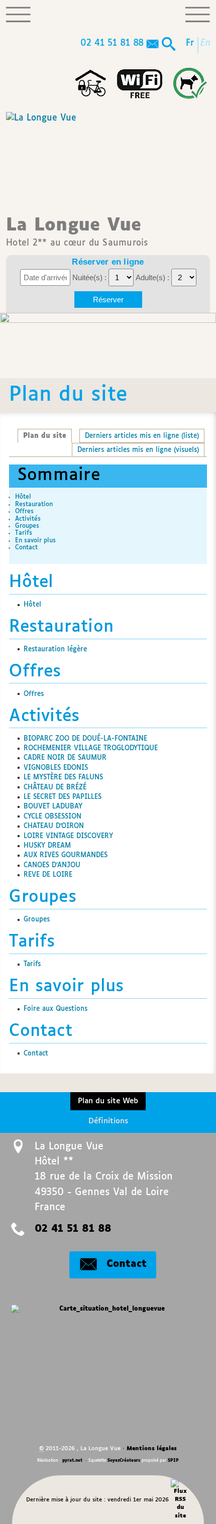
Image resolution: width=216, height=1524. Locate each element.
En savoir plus (35, 540)
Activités (28, 519)
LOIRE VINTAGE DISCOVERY (68, 836)
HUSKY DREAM (47, 845)
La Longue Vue (77, 232)
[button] (169, 44)
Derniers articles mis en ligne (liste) (142, 435)
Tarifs (23, 533)
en (205, 43)
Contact (26, 547)
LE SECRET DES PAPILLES (62, 796)
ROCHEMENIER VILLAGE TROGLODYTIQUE (91, 748)
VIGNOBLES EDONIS (56, 767)
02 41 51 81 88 (112, 43)
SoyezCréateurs (123, 1461)
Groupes (27, 526)
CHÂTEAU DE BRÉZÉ (55, 787)
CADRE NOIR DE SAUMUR (65, 757)
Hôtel (23, 497)
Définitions (108, 1121)
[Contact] (153, 44)
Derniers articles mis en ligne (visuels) (138, 449)
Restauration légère (55, 649)
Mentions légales (152, 1448)
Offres (24, 511)
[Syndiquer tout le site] (180, 1499)
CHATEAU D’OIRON (54, 826)
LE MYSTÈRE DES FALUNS (63, 777)
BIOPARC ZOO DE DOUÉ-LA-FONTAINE (85, 738)
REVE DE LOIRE (48, 874)
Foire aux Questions (55, 1008)
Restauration (34, 504)
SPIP (173, 1461)
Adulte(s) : (153, 277)
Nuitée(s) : (90, 277)
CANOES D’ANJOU (52, 865)
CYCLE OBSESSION (52, 816)
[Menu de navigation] (18, 14)
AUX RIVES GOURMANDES (65, 855)
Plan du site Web (108, 1101)
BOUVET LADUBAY (53, 806)
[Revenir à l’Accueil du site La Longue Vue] (40, 154)
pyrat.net (72, 1461)
